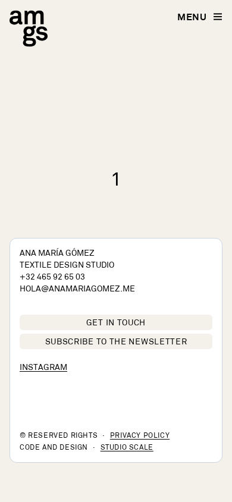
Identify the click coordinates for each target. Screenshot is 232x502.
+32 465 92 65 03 (52, 277)
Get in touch (116, 323)
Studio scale (127, 447)
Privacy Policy (140, 436)
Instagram (43, 367)
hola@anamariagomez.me (77, 289)
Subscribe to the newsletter (116, 342)
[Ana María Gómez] (29, 29)
